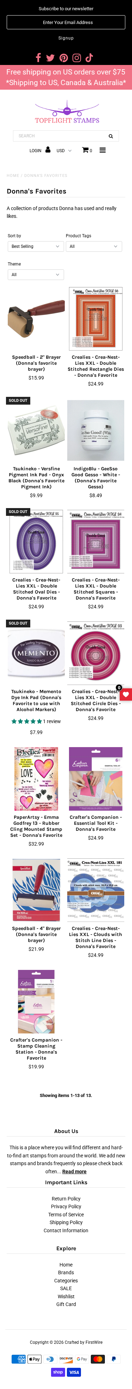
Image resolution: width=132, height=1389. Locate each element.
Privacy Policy (66, 1206)
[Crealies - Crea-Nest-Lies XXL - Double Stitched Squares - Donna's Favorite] (95, 541)
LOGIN (36, 150)
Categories (66, 1280)
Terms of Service (66, 1214)
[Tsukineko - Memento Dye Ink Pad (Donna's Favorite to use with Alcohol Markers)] (36, 653)
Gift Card (66, 1304)
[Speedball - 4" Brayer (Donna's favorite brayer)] (36, 890)
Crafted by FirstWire (83, 1342)
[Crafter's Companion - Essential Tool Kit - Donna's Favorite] (95, 779)
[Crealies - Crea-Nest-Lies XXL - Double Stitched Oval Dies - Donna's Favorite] (36, 541)
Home (13, 175)
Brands (66, 1272)
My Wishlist (126, 694)
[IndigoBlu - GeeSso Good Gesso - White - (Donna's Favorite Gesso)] (95, 430)
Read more (74, 1171)
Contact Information (66, 1230)
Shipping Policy (66, 1222)
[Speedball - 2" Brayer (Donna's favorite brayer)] (36, 319)
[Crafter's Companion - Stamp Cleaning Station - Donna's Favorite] (36, 1001)
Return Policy (66, 1199)
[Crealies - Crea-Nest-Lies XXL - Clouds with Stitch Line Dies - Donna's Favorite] (95, 890)
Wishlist (66, 1296)
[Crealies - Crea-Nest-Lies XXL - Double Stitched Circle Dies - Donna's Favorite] (95, 653)
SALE (66, 1288)
